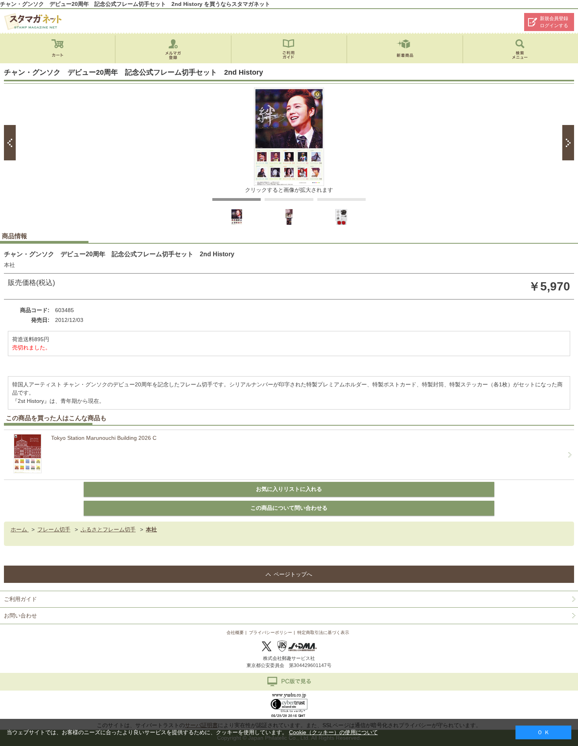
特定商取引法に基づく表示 (323, 632)
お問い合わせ (20, 615)
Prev (10, 142)
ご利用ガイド (20, 599)
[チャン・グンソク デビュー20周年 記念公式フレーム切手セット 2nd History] (237, 223)
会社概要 (235, 632)
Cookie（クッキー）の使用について (333, 732)
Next (568, 142)
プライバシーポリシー (270, 632)
